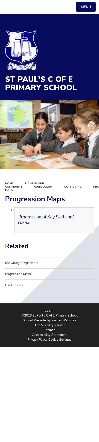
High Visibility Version (49, 325)
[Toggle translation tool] (21, 7)
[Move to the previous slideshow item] (92, 134)
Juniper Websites (63, 320)
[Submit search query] (58, 6)
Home (9, 183)
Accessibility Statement (49, 335)
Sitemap (49, 330)
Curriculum (43, 186)
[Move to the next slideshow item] (92, 143)
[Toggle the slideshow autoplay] (92, 125)
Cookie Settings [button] (59, 339)
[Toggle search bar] (9, 7)
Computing (73, 186)
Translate (39, 8)
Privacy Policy (37, 339)
